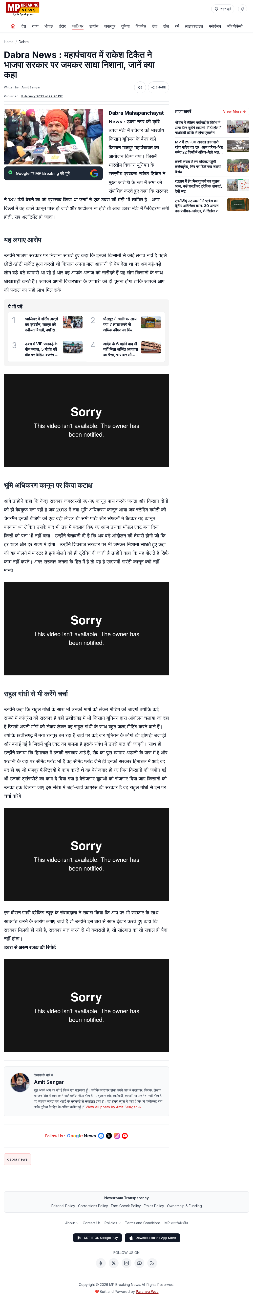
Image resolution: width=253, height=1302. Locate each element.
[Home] (13, 26)
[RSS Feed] (152, 1263)
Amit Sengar (31, 87)
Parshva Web (147, 1291)
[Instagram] (126, 1263)
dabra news (17, 1159)
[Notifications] (242, 8)
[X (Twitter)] (114, 1263)
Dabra (24, 42)
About (70, 1223)
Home (9, 42)
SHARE (161, 87)
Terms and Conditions (143, 1223)
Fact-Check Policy (126, 1206)
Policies (111, 1223)
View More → (234, 111)
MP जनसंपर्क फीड (176, 1223)
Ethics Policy (154, 1206)
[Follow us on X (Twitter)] (109, 1136)
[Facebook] (101, 1263)
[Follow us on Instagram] (117, 1136)
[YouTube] (139, 1263)
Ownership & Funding (184, 1206)
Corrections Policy (93, 1206)
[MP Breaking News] (23, 9)
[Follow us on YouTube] (125, 1136)
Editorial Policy (63, 1206)
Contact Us (92, 1223)
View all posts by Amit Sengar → (113, 1107)
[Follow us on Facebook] (101, 1136)
